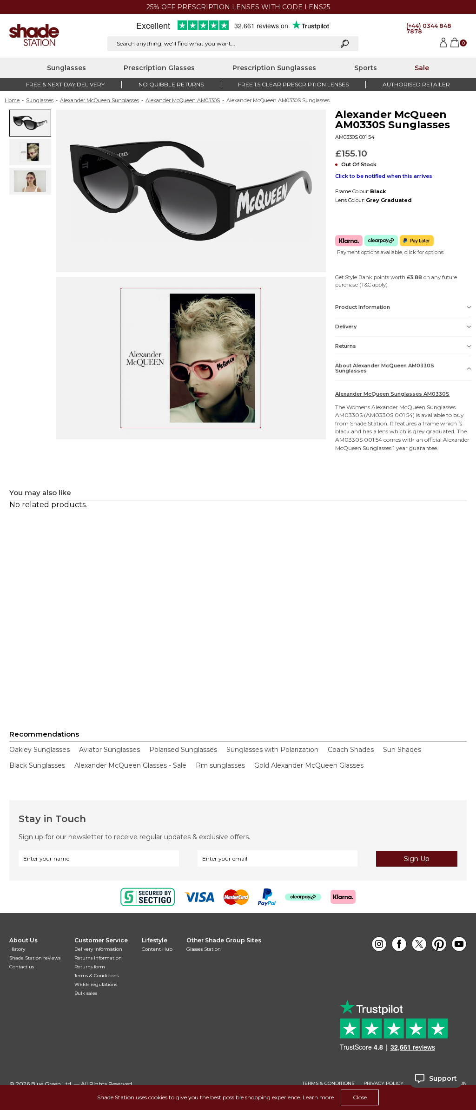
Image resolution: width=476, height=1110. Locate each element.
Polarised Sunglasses (183, 749)
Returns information (98, 958)
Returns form (89, 967)
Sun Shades (402, 749)
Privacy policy (383, 1083)
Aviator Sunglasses (109, 749)
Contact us (21, 967)
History (17, 949)
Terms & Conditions (96, 976)
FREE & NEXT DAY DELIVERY (65, 84)
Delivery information (98, 949)
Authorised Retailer (416, 84)
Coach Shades (351, 749)
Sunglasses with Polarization (272, 749)
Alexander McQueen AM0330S (182, 100)
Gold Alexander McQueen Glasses (309, 765)
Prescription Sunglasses (274, 68)
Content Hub (157, 949)
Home (12, 100)
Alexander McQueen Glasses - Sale (130, 765)
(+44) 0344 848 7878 (428, 28)
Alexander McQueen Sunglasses (99, 100)
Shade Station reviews (34, 958)
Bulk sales (85, 993)
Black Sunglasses (37, 765)
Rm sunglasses (220, 765)
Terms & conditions (328, 1083)
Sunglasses (66, 68)
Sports (365, 68)
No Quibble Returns (171, 84)
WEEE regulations (95, 984)
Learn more (318, 1097)
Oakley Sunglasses (39, 749)
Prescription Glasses (159, 68)
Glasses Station (203, 949)
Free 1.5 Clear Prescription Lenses (293, 84)
